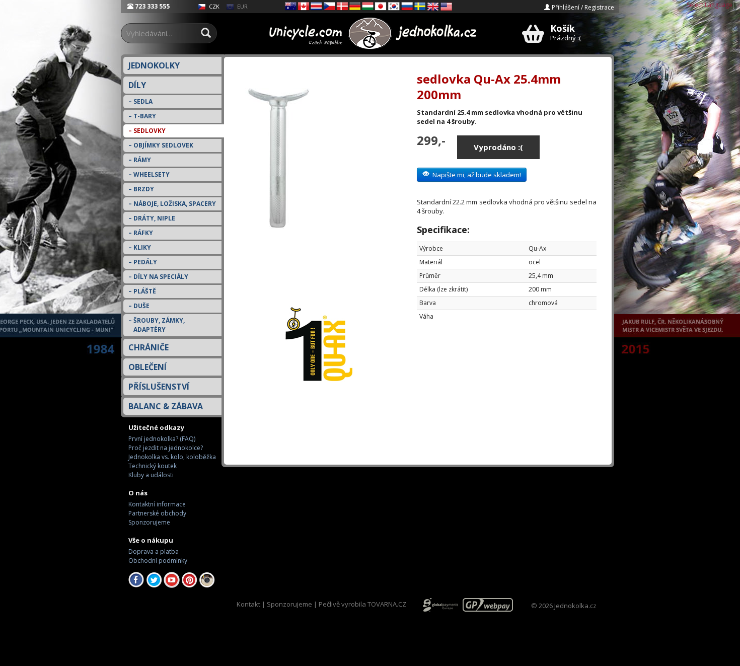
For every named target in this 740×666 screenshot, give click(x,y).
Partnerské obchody (157, 513)
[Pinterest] (189, 579)
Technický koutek (152, 466)
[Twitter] (154, 579)
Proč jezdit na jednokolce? (165, 447)
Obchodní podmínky (157, 560)
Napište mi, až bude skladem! (475, 174)
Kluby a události (151, 475)
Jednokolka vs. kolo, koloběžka (172, 457)
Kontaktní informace (157, 504)
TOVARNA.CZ (386, 604)
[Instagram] (207, 579)
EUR (242, 6)
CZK (213, 6)
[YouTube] (172, 579)
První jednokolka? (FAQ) (161, 438)
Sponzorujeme (149, 522)
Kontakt (248, 604)
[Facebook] (136, 579)
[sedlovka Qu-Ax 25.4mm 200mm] (319, 176)
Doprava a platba (153, 551)
